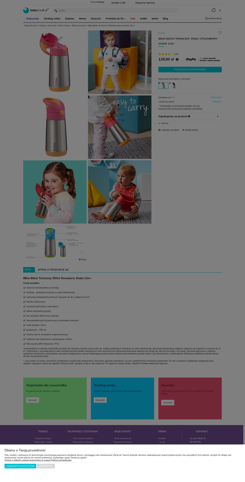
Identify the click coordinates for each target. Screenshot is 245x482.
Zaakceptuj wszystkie (20, 466)
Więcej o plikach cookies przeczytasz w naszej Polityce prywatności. (38, 460)
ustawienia (46, 466)
